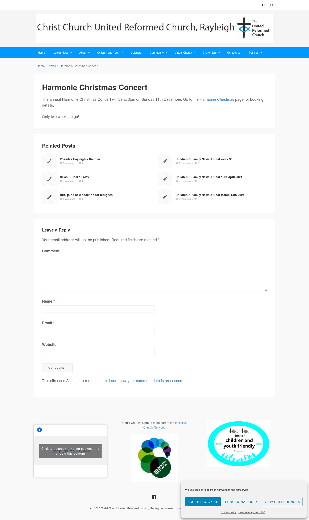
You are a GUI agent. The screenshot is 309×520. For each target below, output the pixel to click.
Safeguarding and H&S (252, 512)
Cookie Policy (228, 512)
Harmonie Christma (216, 99)
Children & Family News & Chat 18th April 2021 (209, 177)
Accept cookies (203, 501)
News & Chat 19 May (74, 177)
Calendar (136, 52)
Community (157, 52)
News (52, 66)
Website (49, 344)
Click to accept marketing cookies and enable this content (70, 450)
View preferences (282, 501)
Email (48, 322)
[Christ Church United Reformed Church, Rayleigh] (154, 28)
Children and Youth (108, 52)
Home (41, 52)
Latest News (61, 52)
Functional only (241, 501)
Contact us (233, 52)
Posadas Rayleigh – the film (80, 159)
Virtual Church (183, 52)
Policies (254, 52)
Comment (50, 251)
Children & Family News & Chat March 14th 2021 (210, 195)
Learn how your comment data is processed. (146, 380)
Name (48, 301)
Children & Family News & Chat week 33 (204, 159)
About (82, 52)
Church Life (210, 52)
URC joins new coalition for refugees (86, 195)
